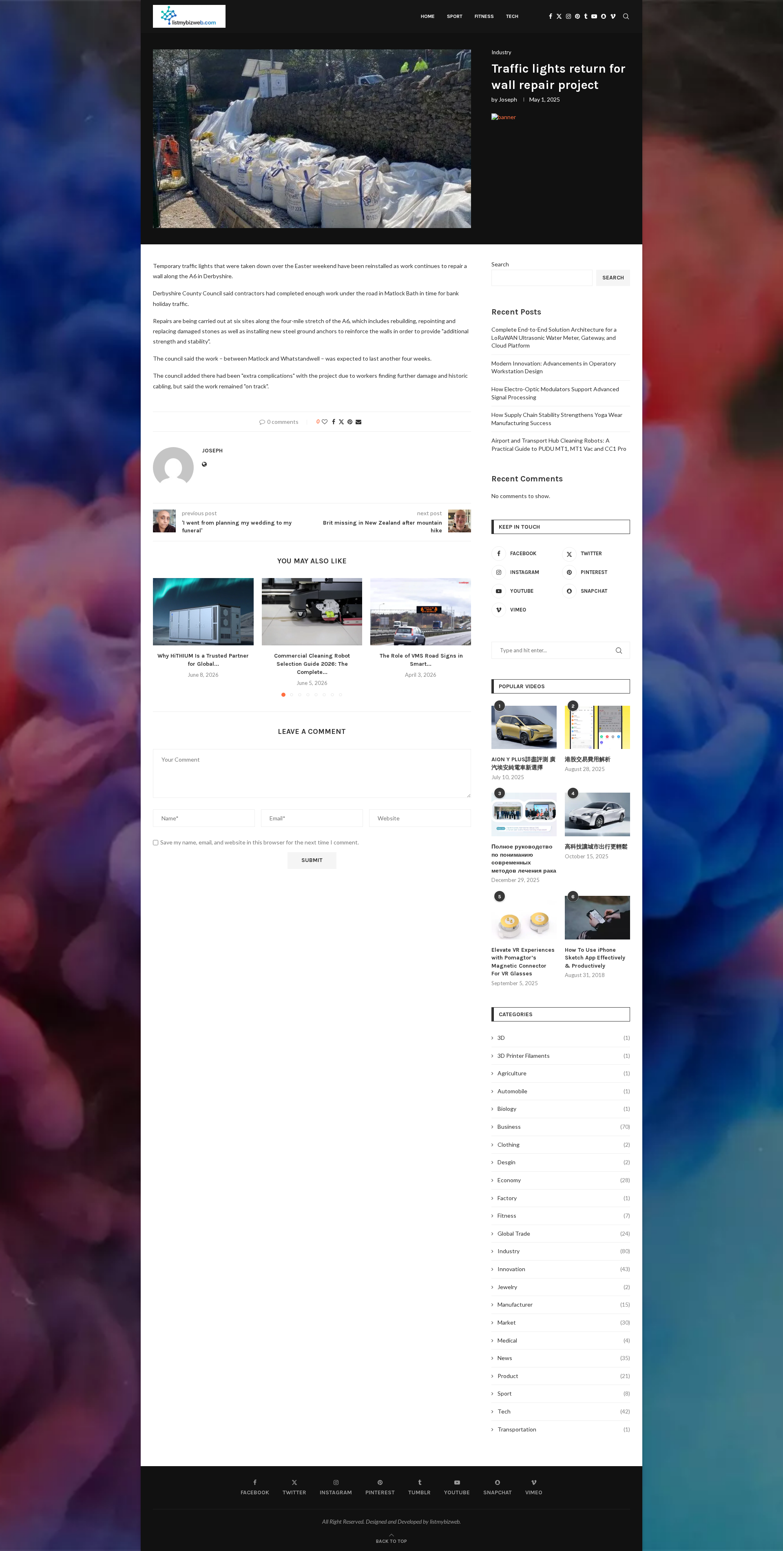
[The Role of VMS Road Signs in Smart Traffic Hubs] (420, 611)
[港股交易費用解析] (597, 727)
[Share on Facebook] (333, 421)
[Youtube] (594, 16)
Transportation (564, 1429)
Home (428, 16)
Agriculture (564, 1073)
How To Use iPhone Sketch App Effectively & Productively (595, 957)
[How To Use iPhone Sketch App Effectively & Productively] (597, 917)
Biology (564, 1108)
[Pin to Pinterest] (349, 421)
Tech (512, 16)
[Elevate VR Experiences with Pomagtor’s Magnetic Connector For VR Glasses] (524, 917)
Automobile (564, 1091)
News (564, 1357)
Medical (564, 1340)
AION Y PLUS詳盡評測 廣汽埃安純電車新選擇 (523, 763)
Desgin (564, 1162)
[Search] (626, 16)
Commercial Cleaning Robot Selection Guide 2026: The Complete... (312, 664)
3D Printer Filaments (564, 1055)
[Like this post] (324, 421)
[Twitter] (559, 16)
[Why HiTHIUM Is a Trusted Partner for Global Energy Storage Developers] (203, 611)
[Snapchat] (603, 16)
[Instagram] (568, 16)
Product (564, 1375)
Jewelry (564, 1286)
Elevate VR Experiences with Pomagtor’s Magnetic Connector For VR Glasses (523, 961)
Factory (564, 1197)
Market (564, 1322)
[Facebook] (550, 16)
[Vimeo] (613, 16)
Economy (564, 1180)
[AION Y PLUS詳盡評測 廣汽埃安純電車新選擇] (524, 727)
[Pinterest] (577, 16)
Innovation (564, 1268)
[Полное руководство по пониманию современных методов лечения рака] (524, 814)
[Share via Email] (358, 421)
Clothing (564, 1144)
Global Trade (564, 1233)
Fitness (484, 16)
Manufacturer (564, 1304)
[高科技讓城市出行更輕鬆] (597, 814)
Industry (564, 1250)
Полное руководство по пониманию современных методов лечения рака (523, 858)
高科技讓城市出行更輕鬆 (596, 846)
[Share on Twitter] (341, 421)
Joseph (508, 99)
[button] (164, 637)
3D (564, 1037)
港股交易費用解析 (587, 759)
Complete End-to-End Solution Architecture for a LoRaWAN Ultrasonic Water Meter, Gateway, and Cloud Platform (554, 337)
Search (500, 264)
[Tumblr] (585, 16)
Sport (454, 16)
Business (564, 1126)
